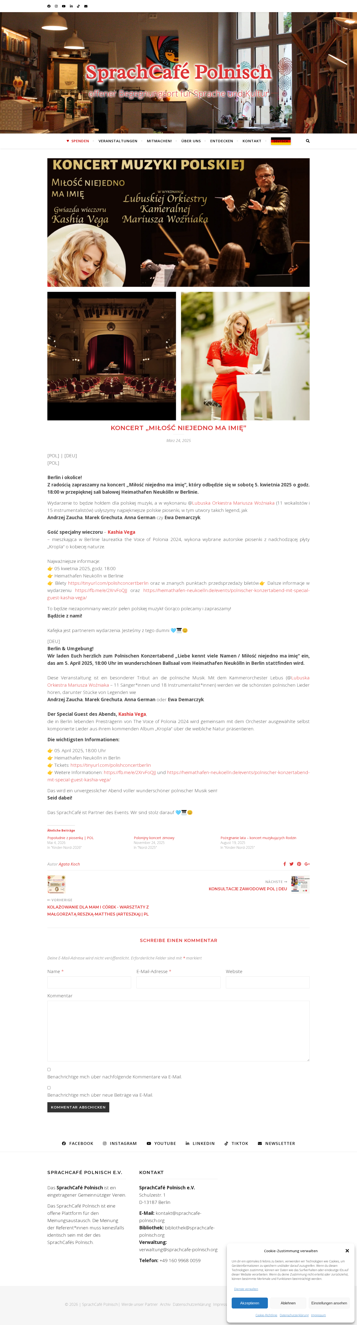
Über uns (191, 140)
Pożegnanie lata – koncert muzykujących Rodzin (258, 837)
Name (55, 971)
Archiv (165, 1304)
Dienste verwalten (246, 1289)
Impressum (318, 1315)
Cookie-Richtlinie (266, 1315)
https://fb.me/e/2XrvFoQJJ (101, 590)
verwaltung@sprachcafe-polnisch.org (178, 1249)
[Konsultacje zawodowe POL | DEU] (300, 884)
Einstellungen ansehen (329, 1303)
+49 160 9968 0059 (180, 1260)
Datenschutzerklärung (294, 1315)
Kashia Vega (132, 714)
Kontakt (252, 140)
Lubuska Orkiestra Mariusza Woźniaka (233, 503)
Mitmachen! (159, 140)
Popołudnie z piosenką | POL (70, 837)
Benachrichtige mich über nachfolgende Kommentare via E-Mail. (114, 1077)
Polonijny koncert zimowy (154, 837)
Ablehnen (288, 1303)
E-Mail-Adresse (153, 971)
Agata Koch (69, 864)
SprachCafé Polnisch (178, 71)
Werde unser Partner (139, 1304)
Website (234, 971)
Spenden (80, 140)
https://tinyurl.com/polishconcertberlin (108, 583)
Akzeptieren (249, 1303)
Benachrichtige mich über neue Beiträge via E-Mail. (100, 1095)
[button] (347, 1250)
